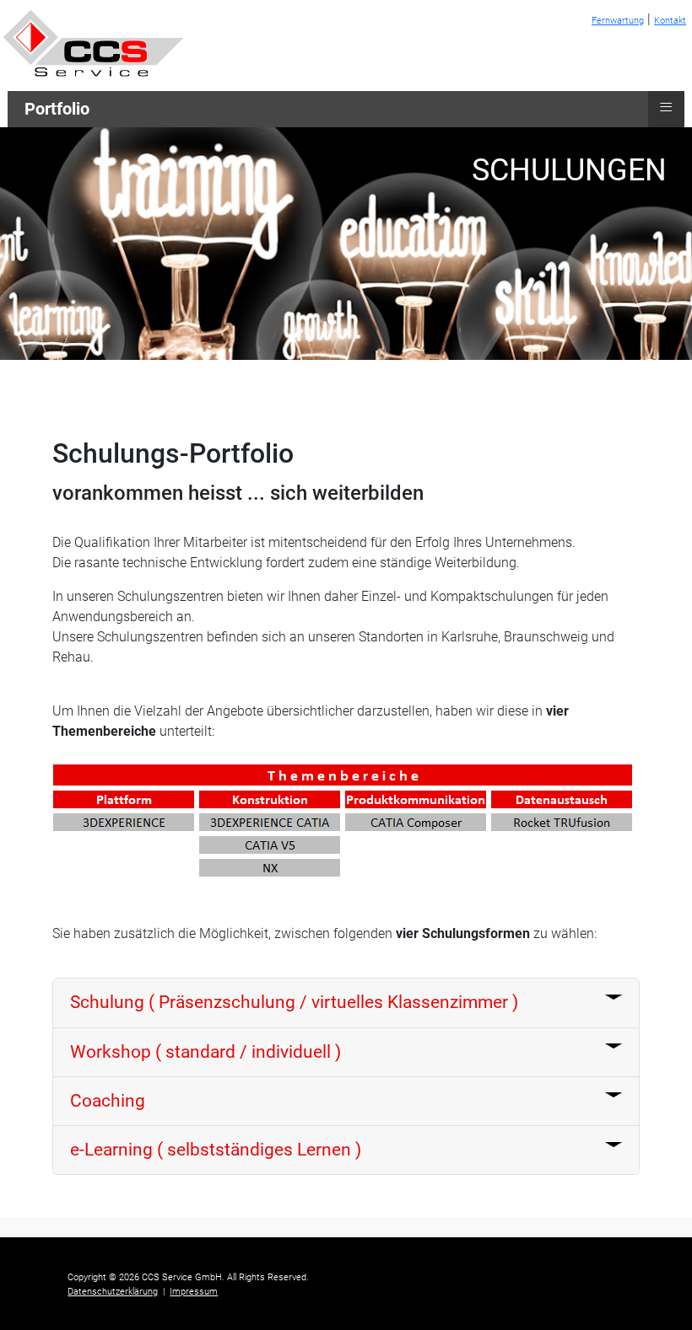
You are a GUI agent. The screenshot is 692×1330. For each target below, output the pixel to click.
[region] (346, 243)
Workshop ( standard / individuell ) (205, 1052)
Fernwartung (618, 20)
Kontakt (670, 20)
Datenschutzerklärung (113, 1291)
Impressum (194, 1291)
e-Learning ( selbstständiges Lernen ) (215, 1150)
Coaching (107, 1101)
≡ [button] (666, 107)
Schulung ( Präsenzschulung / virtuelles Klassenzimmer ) (294, 1002)
